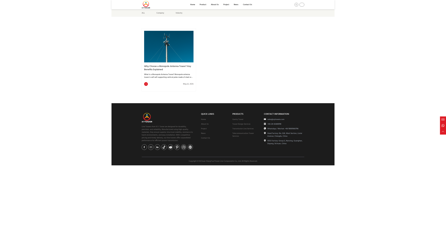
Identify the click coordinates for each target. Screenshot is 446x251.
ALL (143, 13)
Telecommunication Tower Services (243, 135)
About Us (215, 4)
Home (192, 4)
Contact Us (247, 4)
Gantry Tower (237, 119)
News (236, 4)
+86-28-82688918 (274, 124)
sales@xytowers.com (275, 119)
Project (226, 4)
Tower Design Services (241, 124)
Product (203, 4)
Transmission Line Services (243, 128)
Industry (179, 13)
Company (160, 13)
